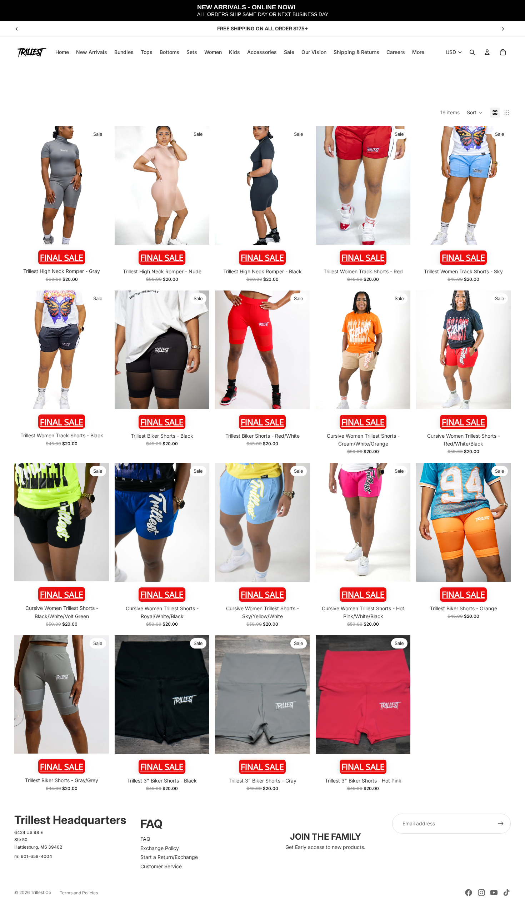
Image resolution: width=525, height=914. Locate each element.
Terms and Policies (79, 892)
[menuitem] (418, 52)
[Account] (487, 52)
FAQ (145, 839)
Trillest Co (41, 892)
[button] (475, 112)
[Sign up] (501, 823)
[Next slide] (503, 28)
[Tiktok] (506, 892)
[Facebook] (468, 892)
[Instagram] (481, 892)
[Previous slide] (17, 28)
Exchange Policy (159, 848)
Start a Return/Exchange (169, 857)
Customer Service (161, 866)
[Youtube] (494, 892)
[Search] (472, 52)
